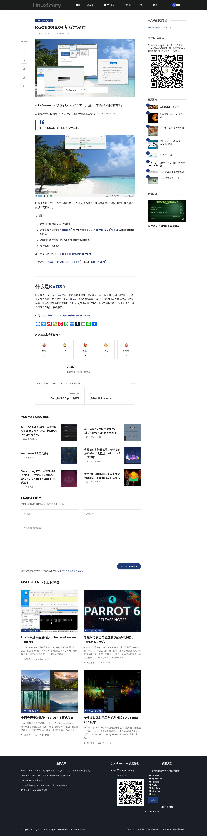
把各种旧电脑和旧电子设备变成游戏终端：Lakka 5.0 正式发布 (102, 476)
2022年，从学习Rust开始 (172, 127)
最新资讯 (91, 5)
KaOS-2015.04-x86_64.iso (63, 262)
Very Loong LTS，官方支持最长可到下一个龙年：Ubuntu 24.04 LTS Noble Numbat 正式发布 (38, 476)
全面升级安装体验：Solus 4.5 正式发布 (47, 718)
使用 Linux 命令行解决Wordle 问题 (170, 143)
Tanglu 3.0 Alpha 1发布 (64, 398)
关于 (142, 5)
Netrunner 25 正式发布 (35, 453)
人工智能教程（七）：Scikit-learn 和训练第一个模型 (44, 785)
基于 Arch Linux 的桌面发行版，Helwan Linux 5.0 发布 (100, 430)
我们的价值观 (153, 829)
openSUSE (157, 778)
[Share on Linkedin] (24, 86)
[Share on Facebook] (24, 61)
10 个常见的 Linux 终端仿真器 (164, 226)
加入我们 (141, 829)
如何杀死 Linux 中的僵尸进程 (172, 116)
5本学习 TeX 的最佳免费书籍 (172, 164)
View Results (167, 806)
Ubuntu (156, 791)
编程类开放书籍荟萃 (169, 106)
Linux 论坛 (109, 5)
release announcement (76, 253)
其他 (154, 794)
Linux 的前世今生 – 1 (169, 178)
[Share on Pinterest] (24, 78)
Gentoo (156, 788)
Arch (154, 785)
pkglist (101, 262)
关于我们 (131, 829)
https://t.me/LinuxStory (122, 770)
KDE (99, 113)
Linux (60, 113)
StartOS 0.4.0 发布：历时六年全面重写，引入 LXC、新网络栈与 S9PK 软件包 (39, 430)
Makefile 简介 (166, 154)
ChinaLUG (166, 829)
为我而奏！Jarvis (100, 398)
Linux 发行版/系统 (44, 20)
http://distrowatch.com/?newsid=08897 (66, 315)
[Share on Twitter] (24, 69)
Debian (155, 775)
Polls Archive (154, 811)
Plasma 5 (109, 113)
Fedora (155, 781)
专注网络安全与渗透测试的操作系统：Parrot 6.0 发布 (109, 639)
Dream (72, 90)
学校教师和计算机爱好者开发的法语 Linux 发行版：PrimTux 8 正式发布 (102, 453)
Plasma (98, 230)
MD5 (93, 262)
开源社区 (127, 5)
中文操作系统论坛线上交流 (160, 27)
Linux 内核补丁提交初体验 (172, 172)
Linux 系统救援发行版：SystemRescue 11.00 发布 (48, 639)
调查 (155, 5)
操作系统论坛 (179, 829)
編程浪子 (28, 659)
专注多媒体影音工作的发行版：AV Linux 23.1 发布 (111, 720)
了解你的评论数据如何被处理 (70, 570)
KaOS (73, 105)
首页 (78, 5)
